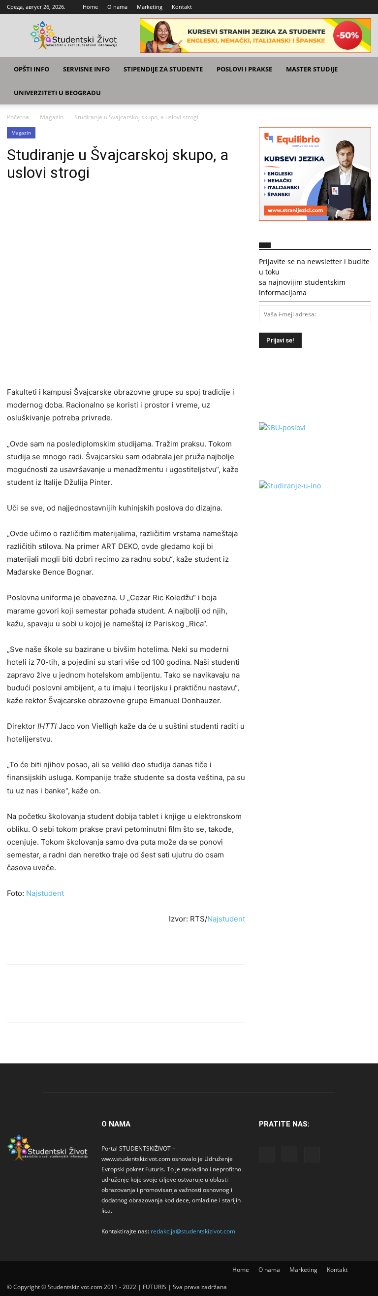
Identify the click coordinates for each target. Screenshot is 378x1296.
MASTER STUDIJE (312, 69)
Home (90, 6)
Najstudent (45, 893)
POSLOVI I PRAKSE (244, 69)
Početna (18, 117)
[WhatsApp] (84, 211)
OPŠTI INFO (31, 69)
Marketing (149, 6)
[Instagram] (347, 7)
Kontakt (182, 6)
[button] (359, 69)
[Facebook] (331, 7)
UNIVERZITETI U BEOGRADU (57, 92)
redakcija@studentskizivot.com (193, 1231)
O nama (117, 6)
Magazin (51, 117)
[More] (107, 211)
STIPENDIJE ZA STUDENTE (163, 69)
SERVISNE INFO (86, 69)
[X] (363, 7)
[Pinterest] (62, 211)
